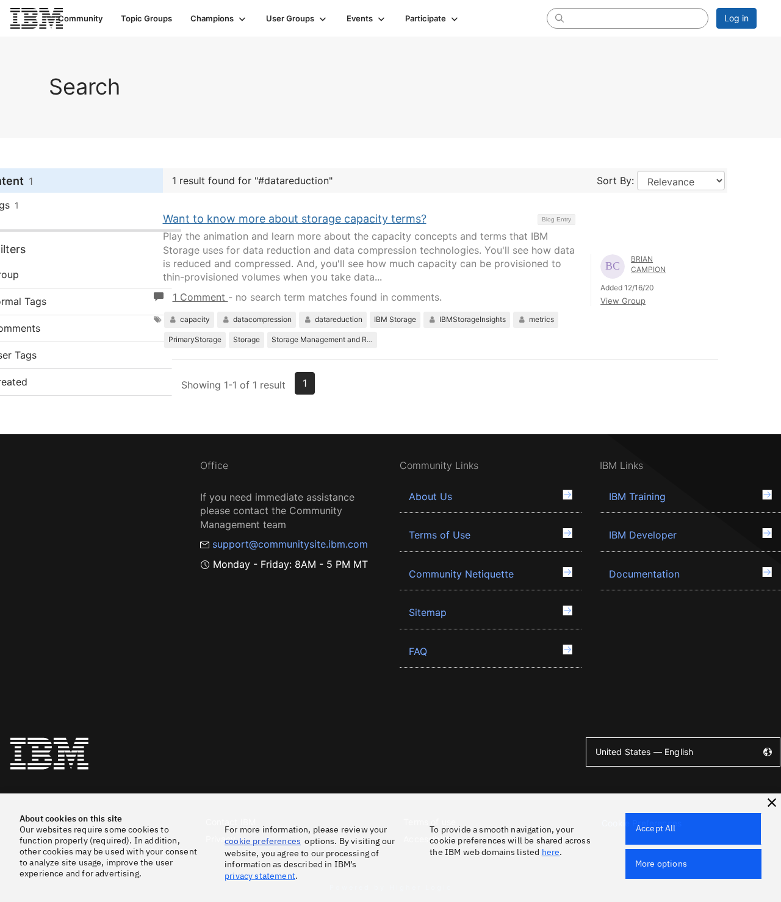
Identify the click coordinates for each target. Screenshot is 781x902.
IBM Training (637, 496)
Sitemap (428, 612)
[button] (219, 18)
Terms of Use (439, 535)
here (551, 852)
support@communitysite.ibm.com (290, 544)
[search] (559, 17)
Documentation (644, 574)
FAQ (418, 651)
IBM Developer (643, 535)
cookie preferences (263, 841)
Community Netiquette (461, 574)
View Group (623, 301)
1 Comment (200, 297)
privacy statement (260, 875)
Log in (736, 18)
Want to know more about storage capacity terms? (294, 218)
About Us (430, 496)
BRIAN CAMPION (648, 264)
